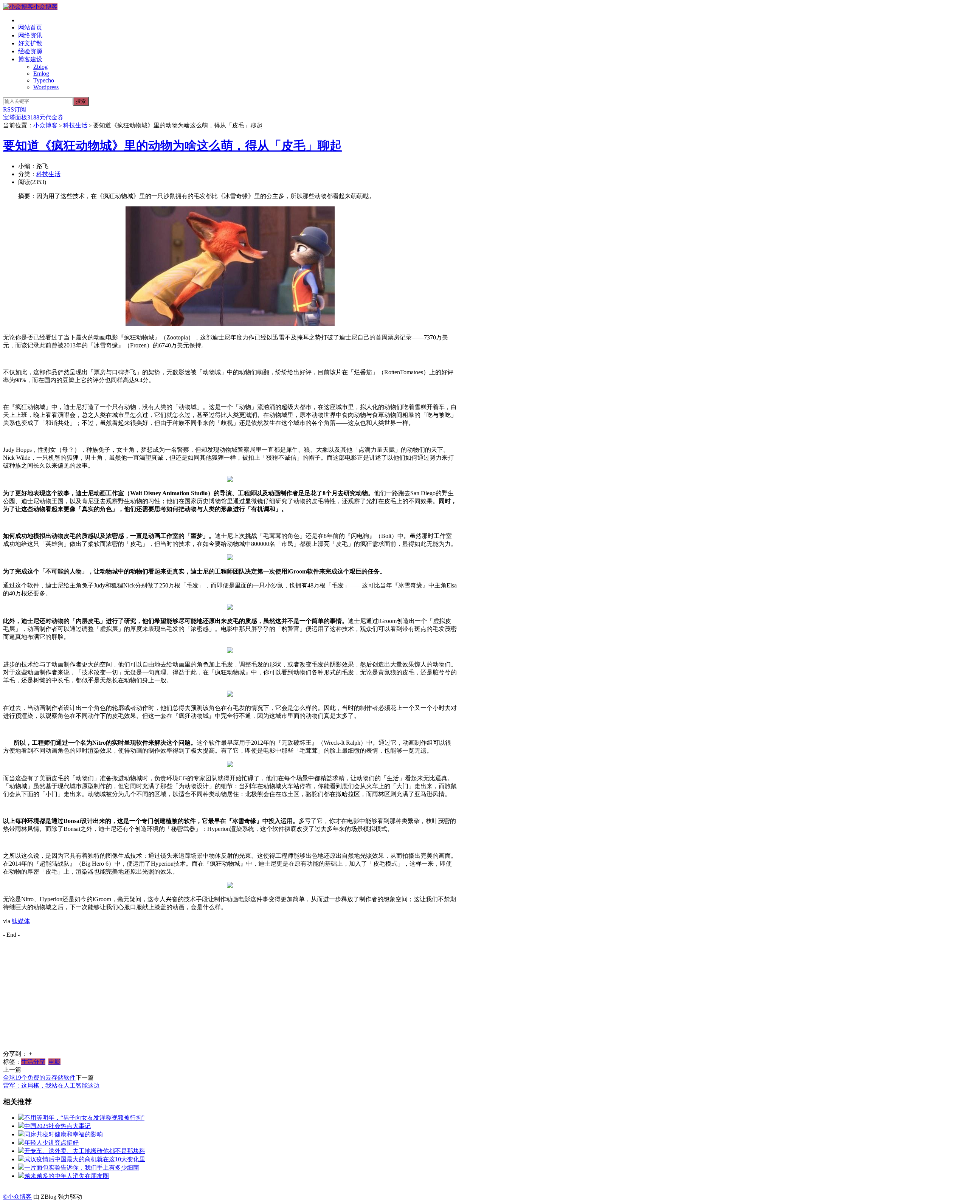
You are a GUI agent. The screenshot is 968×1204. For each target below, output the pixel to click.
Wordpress (46, 87)
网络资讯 (30, 35)
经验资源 (30, 51)
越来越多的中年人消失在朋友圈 (66, 1176)
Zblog (40, 67)
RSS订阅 (14, 109)
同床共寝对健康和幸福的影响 (63, 1134)
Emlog (41, 73)
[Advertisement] (230, 997)
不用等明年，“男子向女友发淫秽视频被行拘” (84, 1117)
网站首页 (30, 27)
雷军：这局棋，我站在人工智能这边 (51, 1085)
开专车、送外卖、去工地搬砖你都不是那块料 (84, 1151)
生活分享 (33, 1061)
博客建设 (30, 59)
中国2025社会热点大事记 (57, 1126)
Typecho (43, 80)
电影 (54, 1061)
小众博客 (45, 6)
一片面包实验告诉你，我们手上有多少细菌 (81, 1167)
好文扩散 (30, 43)
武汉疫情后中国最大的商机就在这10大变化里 (84, 1159)
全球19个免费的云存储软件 (39, 1077)
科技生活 (75, 125)
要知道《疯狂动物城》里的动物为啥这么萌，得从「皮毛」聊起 (172, 145)
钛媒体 (21, 921)
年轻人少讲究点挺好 (51, 1142)
